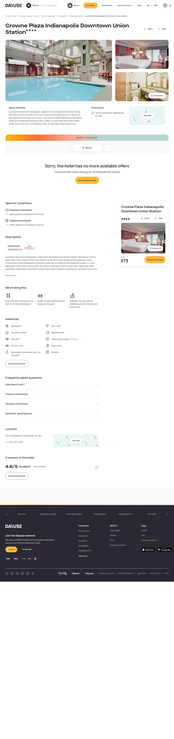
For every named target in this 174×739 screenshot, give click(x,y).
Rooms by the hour (126, 514)
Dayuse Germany (84, 550)
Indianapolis (62, 16)
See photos (158, 95)
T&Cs (167, 573)
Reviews (113, 535)
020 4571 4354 (16, 442)
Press (112, 540)
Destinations (106, 5)
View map (147, 115)
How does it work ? (124, 5)
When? (88, 147)
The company (115, 530)
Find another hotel (87, 180)
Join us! (11, 549)
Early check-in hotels (48, 514)
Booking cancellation (149, 540)
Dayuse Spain (83, 546)
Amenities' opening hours (18, 413)
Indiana (22, 16)
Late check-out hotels (74, 514)
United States (10, 16)
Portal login (27, 549)
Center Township (48, 16)
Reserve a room (155, 259)
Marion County (33, 16)
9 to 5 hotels (151, 514)
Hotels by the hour (100, 514)
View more (10, 275)
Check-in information (16, 394)
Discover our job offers (118, 545)
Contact (144, 530)
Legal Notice (141, 573)
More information (17, 363)
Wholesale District (76, 16)
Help (139, 5)
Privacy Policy (155, 573)
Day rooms (22, 514)
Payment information (16, 403)
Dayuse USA (83, 536)
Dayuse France (83, 531)
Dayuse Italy (82, 541)
